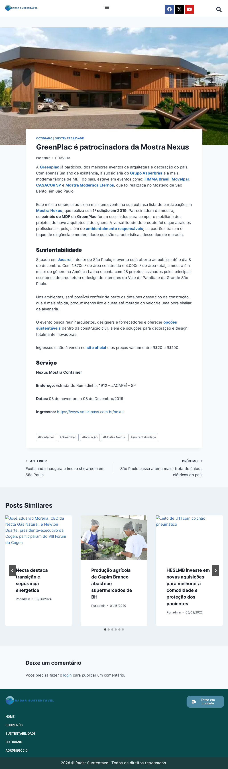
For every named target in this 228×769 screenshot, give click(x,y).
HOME (10, 716)
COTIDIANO (44, 138)
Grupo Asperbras (146, 173)
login (67, 675)
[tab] (105, 629)
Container (46, 437)
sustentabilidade (143, 437)
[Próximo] (215, 570)
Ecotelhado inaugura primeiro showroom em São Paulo (65, 468)
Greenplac (49, 167)
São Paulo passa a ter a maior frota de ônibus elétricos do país (161, 468)
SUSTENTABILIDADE (69, 138)
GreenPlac (68, 437)
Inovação (90, 437)
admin (46, 158)
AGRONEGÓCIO (17, 750)
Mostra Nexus (49, 210)
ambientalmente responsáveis (114, 228)
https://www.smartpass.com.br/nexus (90, 412)
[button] (107, 7)
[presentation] (38, 537)
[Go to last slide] (12, 570)
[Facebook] (169, 9)
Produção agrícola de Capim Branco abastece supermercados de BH (111, 584)
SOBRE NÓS (14, 725)
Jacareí (64, 259)
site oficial (96, 347)
